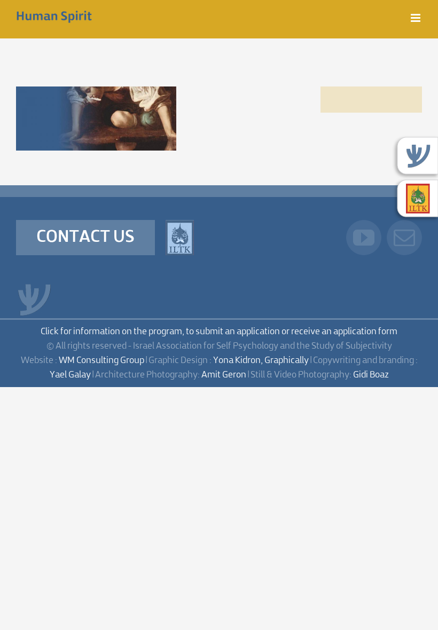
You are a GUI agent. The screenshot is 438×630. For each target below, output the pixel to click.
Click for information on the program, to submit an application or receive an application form (219, 332)
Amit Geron (223, 375)
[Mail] (404, 237)
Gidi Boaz (371, 375)
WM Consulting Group (101, 361)
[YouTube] (363, 237)
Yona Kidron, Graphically (261, 361)
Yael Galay (70, 375)
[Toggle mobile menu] (416, 17)
